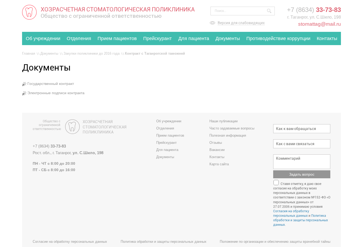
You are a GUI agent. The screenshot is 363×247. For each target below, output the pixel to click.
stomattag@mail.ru (319, 24)
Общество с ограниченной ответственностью (46, 125)
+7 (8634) (314, 9)
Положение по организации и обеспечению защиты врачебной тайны (275, 241)
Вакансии (217, 149)
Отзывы (215, 142)
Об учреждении (43, 38)
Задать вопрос (301, 174)
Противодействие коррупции (278, 38)
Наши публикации (223, 121)
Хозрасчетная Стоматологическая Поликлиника (104, 127)
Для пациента (193, 38)
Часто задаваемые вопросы (231, 128)
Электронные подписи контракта (56, 93)
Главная (28, 53)
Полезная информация (227, 135)
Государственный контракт (50, 83)
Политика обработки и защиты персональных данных (300, 220)
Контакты (327, 38)
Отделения (79, 38)
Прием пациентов (117, 38)
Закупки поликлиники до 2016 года (92, 53)
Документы (228, 38)
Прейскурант (157, 38)
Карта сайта (219, 164)
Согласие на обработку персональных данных (70, 241)
